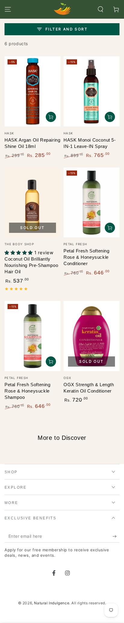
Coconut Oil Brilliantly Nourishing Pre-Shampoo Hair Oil (31, 265)
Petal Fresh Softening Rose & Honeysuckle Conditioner (87, 257)
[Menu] (8, 9)
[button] (100, 9)
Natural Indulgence (51, 603)
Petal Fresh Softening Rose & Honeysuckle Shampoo (28, 391)
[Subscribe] (116, 536)
